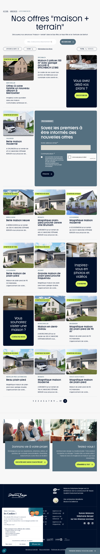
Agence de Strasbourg (57, 512)
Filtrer (29, 49)
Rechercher (66, 42)
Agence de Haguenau (57, 523)
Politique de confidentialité (61, 549)
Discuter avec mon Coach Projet (29, 462)
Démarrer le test (83, 464)
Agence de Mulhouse (42, 512)
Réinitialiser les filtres (45, 49)
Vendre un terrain (31, 549)
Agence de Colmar (42, 518)
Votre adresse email (49, 143)
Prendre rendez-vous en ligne (81, 551)
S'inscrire (46, 174)
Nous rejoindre (44, 549)
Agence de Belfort (42, 523)
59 (60, 401)
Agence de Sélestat (57, 518)
